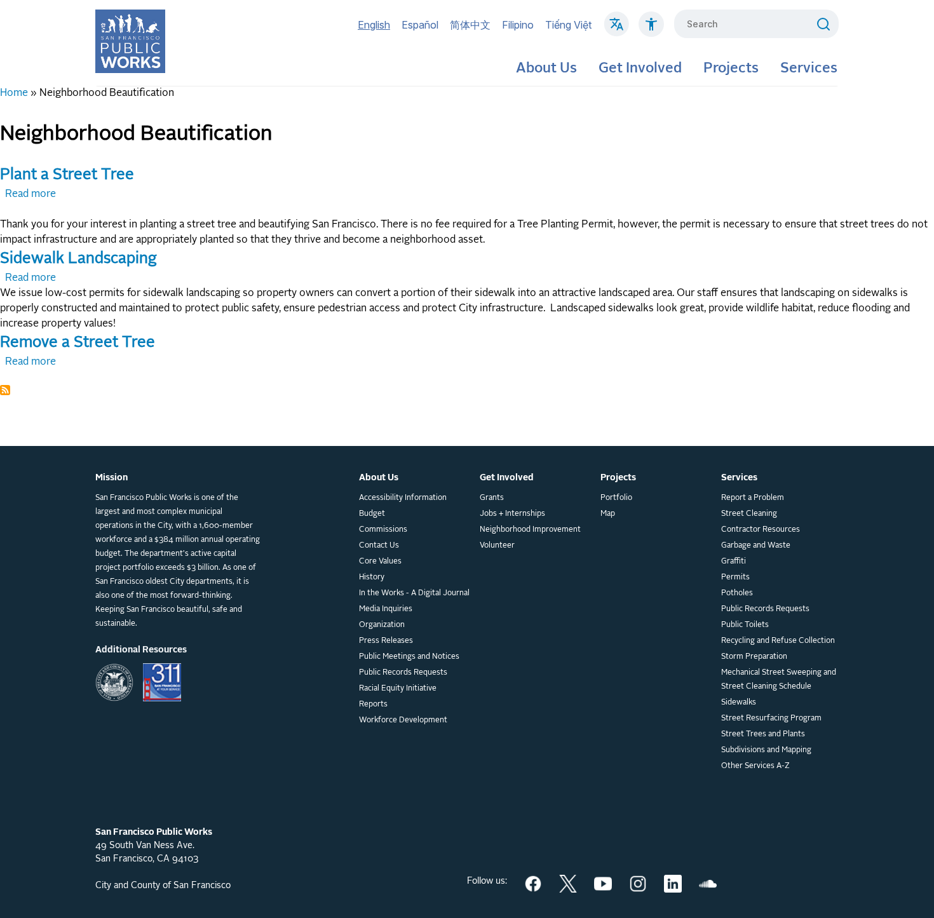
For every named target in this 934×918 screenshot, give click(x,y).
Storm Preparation (754, 657)
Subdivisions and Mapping (766, 750)
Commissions (383, 530)
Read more (30, 194)
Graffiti (733, 561)
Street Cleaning (749, 514)
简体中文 (470, 24)
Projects (731, 69)
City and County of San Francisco (163, 885)
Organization (382, 625)
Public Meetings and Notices (409, 657)
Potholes (737, 593)
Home (14, 93)
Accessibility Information (403, 498)
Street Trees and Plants (763, 734)
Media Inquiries (385, 609)
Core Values (380, 561)
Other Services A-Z (755, 766)
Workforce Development (403, 720)
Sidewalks (738, 702)
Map (607, 514)
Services (808, 69)
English (374, 24)
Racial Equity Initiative (398, 688)
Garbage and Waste (755, 546)
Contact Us (379, 546)
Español (420, 24)
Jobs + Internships (512, 514)
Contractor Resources (760, 530)
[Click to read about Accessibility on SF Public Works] (651, 30)
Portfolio (616, 498)
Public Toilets (745, 625)
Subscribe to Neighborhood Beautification (5, 390)
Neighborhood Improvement (530, 530)
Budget (372, 514)
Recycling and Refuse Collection (778, 641)
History (371, 577)
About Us (546, 69)
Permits (735, 577)
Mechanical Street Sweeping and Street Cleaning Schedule (778, 680)
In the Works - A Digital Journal (414, 593)
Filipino (518, 24)
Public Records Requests (403, 673)
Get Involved (640, 69)
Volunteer (497, 546)
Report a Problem (752, 498)
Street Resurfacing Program (771, 718)
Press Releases (386, 641)
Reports (373, 704)
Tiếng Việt (568, 24)
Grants (492, 498)
